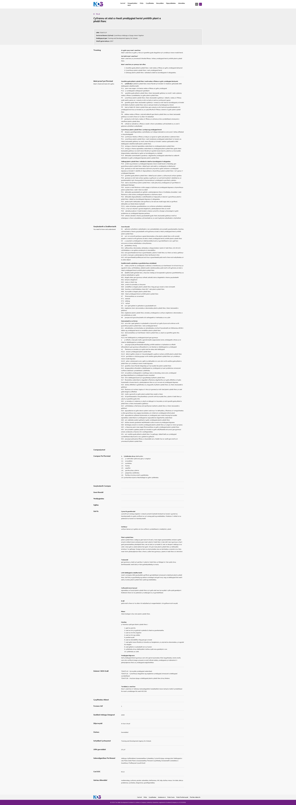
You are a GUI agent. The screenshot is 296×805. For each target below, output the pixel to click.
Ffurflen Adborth (195, 797)
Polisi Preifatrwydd (182, 797)
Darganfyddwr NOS (132, 4)
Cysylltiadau (150, 3)
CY (200, 4)
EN (196, 4)
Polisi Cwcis (171, 797)
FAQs (141, 3)
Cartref (122, 3)
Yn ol (98, 14)
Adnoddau (181, 3)
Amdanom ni (162, 797)
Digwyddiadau (171, 3)
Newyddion (160, 3)
